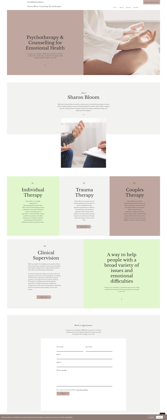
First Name (60, 347)
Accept (159, 417)
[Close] (165, 417)
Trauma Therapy (84, 192)
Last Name (89, 347)
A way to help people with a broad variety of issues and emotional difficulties (121, 268)
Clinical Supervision (46, 255)
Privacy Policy (69, 417)
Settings (151, 417)
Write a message (61, 370)
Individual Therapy (33, 192)
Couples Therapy (134, 192)
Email (58, 354)
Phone (58, 362)
